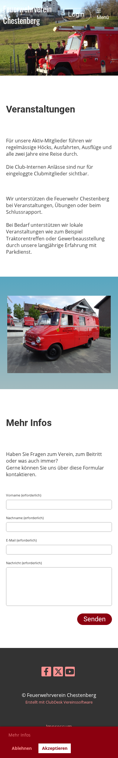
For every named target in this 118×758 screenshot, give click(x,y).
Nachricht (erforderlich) (24, 563)
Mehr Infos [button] (19, 735)
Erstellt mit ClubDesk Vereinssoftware (59, 702)
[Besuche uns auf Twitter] (58, 672)
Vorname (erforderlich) (23, 495)
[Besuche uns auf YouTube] (70, 672)
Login (76, 14)
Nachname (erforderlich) (25, 518)
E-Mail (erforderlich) (21, 540)
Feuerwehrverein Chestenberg (27, 14)
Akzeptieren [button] (54, 748)
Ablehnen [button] (22, 748)
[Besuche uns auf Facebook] (46, 672)
